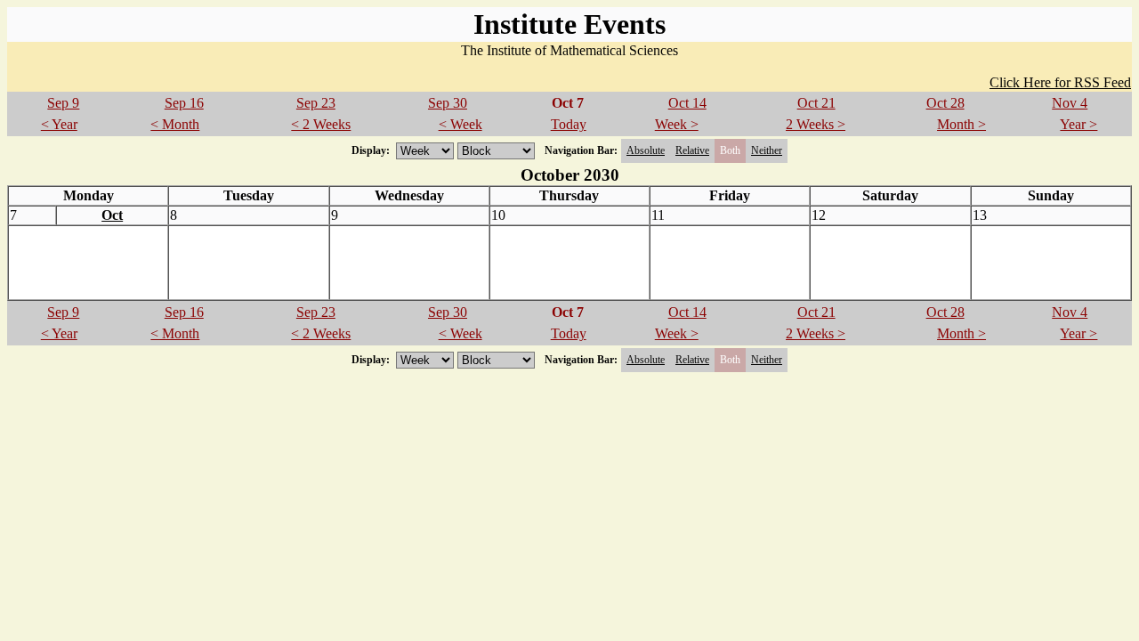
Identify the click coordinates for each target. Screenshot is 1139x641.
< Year (59, 124)
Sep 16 (184, 102)
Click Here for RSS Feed (1060, 82)
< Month (174, 124)
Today (568, 124)
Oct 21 (816, 102)
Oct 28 (945, 102)
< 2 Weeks (321, 124)
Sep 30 (447, 102)
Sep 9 (63, 102)
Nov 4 (1069, 102)
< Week (460, 124)
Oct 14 (687, 102)
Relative (692, 150)
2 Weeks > (815, 124)
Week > (677, 124)
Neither (766, 150)
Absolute (645, 150)
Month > (961, 124)
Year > (1078, 124)
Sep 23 (315, 102)
